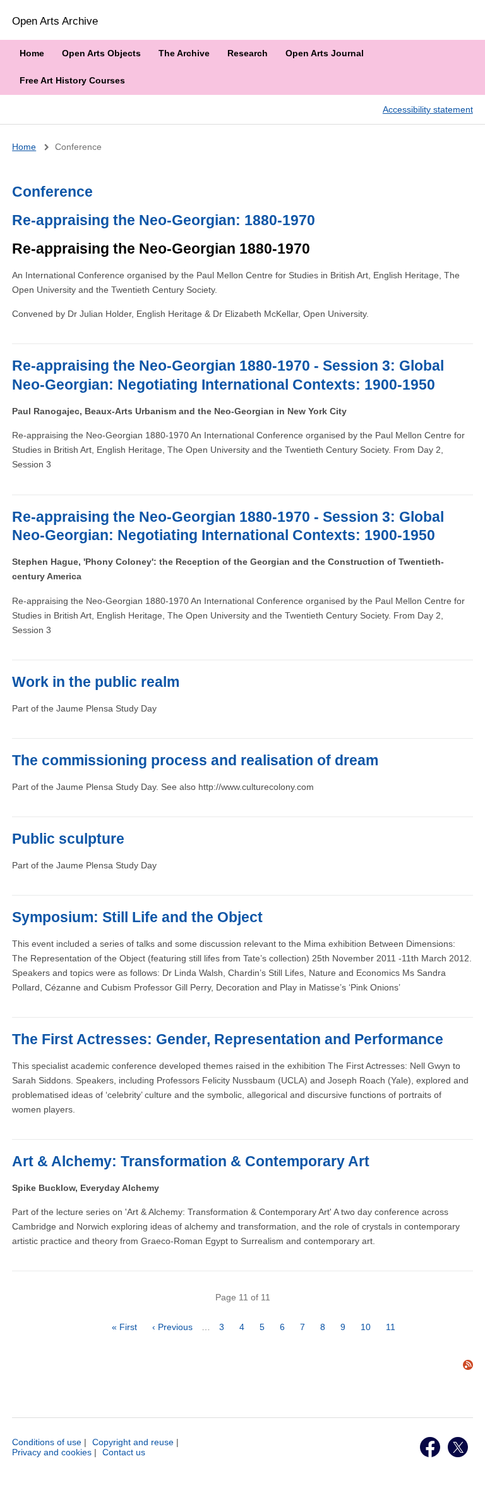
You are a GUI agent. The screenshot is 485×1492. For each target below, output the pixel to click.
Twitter (458, 1447)
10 (369, 1327)
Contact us (123, 1452)
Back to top (463, 1469)
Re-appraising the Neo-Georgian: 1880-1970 (163, 220)
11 (394, 1327)
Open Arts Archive (55, 21)
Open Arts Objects (101, 53)
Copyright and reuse (133, 1442)
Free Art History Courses (72, 80)
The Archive (184, 53)
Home (32, 53)
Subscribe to (468, 1365)
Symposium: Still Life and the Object (137, 917)
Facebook (430, 1447)
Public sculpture (68, 838)
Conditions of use (46, 1442)
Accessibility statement (428, 109)
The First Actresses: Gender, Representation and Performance (227, 1039)
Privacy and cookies (52, 1452)
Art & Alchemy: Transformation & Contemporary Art (190, 1161)
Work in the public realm (95, 682)
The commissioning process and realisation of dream (195, 760)
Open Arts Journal (324, 53)
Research (247, 53)
